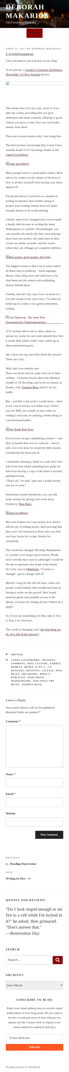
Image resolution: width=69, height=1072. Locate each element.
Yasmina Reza (30, 387)
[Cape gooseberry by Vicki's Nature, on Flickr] (17, 163)
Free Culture (37, 663)
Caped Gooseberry (17, 154)
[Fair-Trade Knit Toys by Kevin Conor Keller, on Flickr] (20, 429)
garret (55, 663)
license (48, 670)
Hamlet (16, 667)
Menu (36, 33)
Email (11, 793)
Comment (13, 721)
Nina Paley (25, 504)
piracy (45, 674)
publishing (36, 677)
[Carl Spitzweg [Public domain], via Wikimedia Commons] (34, 322)
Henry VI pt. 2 (35, 667)
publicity (18, 677)
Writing (17, 654)
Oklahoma (30, 674)
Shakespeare (21, 681)
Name (11, 774)
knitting (33, 670)
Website (11, 813)
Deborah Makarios (46, 49)
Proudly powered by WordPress (23, 1067)
